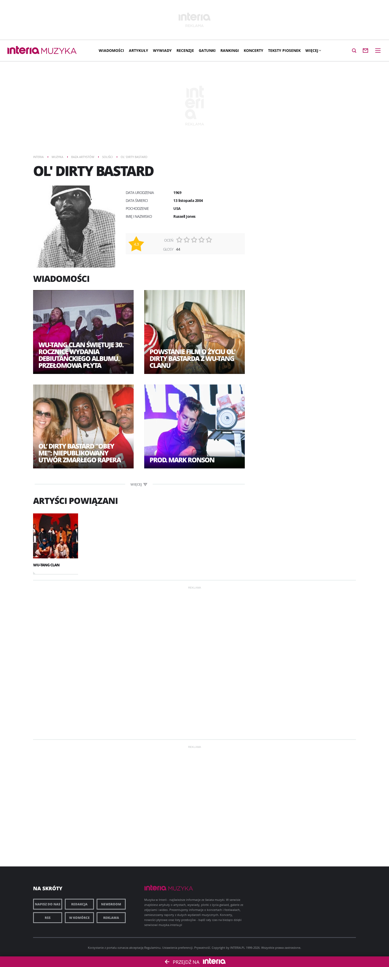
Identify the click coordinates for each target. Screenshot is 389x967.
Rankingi (229, 50)
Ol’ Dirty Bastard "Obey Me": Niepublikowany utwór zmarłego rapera (79, 452)
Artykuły (138, 50)
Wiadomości (111, 50)
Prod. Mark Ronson (182, 459)
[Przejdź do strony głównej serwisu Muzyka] (59, 51)
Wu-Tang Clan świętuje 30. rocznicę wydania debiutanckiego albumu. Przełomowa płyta (80, 355)
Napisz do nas (47, 904)
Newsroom (111, 904)
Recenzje (185, 50)
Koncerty (253, 50)
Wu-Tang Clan (46, 564)
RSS (48, 917)
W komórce (79, 917)
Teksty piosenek (284, 50)
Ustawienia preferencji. (177, 948)
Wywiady (162, 50)
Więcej (311, 50)
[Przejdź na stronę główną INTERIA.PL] (23, 50)
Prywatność (202, 948)
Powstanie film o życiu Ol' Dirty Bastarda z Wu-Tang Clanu (192, 358)
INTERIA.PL (237, 948)
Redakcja (79, 904)
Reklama (111, 917)
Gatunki (207, 50)
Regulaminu (152, 948)
